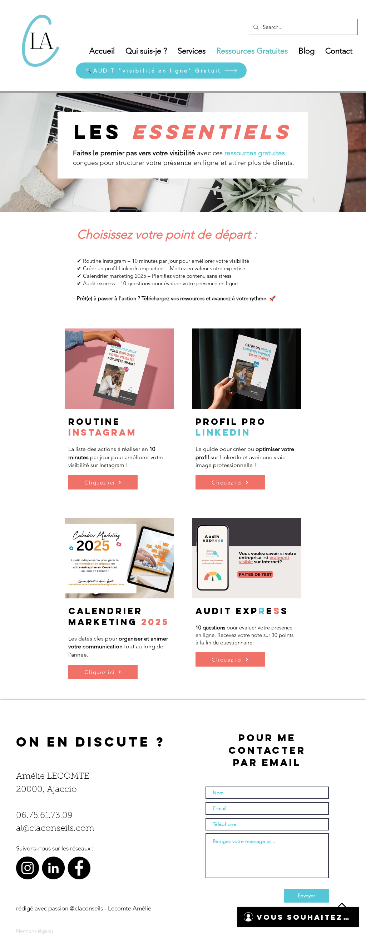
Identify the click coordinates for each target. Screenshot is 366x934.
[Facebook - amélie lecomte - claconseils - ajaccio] (79, 868)
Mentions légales (35, 931)
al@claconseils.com (55, 828)
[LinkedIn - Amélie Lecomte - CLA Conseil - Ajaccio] (53, 868)
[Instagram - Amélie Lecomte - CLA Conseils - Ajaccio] (27, 868)
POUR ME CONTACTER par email (267, 750)
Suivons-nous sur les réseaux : (54, 848)
